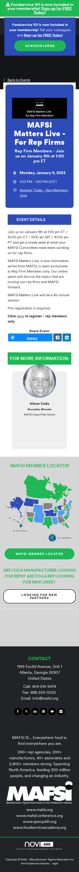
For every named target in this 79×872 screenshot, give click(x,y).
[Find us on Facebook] (18, 711)
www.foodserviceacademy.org (39, 827)
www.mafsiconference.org (39, 815)
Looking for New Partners (39, 596)
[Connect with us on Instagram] (43, 711)
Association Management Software (40, 849)
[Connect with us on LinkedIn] (35, 711)
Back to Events (18, 80)
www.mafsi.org (39, 809)
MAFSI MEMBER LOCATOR (39, 554)
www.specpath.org (39, 821)
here (20, 316)
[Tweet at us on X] (26, 711)
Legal (55, 863)
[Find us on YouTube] (52, 711)
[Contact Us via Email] (61, 711)
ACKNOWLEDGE (40, 46)
